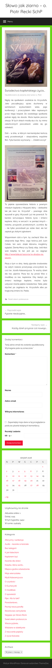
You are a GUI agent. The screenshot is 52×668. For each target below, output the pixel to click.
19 (25, 480)
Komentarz (10, 354)
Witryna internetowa (14, 412)
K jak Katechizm (12, 552)
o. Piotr (39, 95)
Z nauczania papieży (14, 632)
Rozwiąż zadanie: (13, 431)
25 (19, 485)
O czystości (10, 581)
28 (37, 485)
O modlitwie (10, 590)
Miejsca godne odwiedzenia (17, 569)
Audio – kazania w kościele (17, 544)
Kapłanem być (11, 556)
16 (7, 480)
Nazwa (8, 390)
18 (19, 480)
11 (19, 476)
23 (7, 485)
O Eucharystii (11, 586)
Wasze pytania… (12, 623)
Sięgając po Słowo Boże (16, 615)
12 (25, 476)
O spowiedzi (10, 594)
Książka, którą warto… (14, 565)
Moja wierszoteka (12, 573)
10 (13, 476)
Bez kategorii (10, 548)
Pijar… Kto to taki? (12, 598)
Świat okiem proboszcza (18, 299)
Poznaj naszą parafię (14, 607)
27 (31, 485)
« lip (6, 497)
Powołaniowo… (11, 602)
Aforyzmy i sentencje (14, 540)
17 (13, 480)
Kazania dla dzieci (13, 561)
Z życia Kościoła (12, 636)
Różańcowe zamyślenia (15, 611)
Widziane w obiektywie (15, 627)
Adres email (10, 401)
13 (31, 476)
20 (31, 480)
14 (37, 476)
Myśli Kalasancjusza (14, 577)
